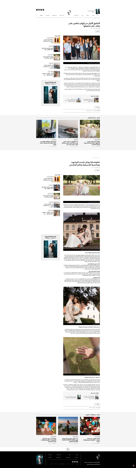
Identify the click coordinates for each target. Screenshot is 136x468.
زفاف (92, 110)
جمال (82, 15)
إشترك (56, 463)
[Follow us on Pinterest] (43, 9)
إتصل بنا (68, 463)
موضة (93, 15)
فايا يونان (90, 204)
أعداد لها (77, 463)
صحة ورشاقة (54, 15)
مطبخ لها (41, 15)
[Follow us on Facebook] (74, 461)
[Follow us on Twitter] (36, 9)
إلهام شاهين (96, 110)
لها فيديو (47, 15)
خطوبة (93, 407)
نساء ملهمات (76, 15)
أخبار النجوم (94, 18)
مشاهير (87, 15)
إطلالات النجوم (94, 157)
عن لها (72, 463)
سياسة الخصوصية (62, 463)
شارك (98, 31)
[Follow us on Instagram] (41, 9)
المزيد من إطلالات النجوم (93, 415)
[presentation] (99, 48)
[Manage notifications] (133, 466)
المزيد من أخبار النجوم (94, 118)
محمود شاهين (89, 110)
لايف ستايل (62, 15)
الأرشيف (51, 463)
